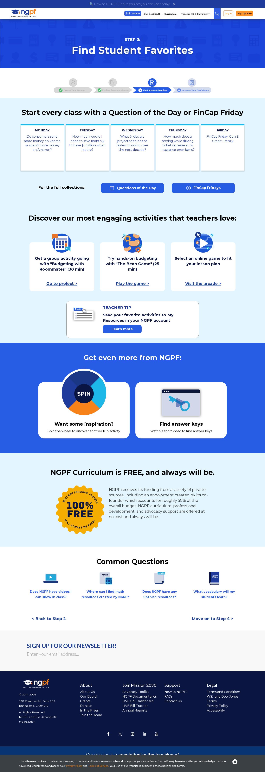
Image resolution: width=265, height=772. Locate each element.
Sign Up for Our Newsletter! (72, 645)
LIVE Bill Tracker (135, 706)
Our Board (88, 696)
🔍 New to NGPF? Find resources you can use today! (129, 4)
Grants (85, 701)
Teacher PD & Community (195, 14)
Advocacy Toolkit (135, 692)
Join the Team (91, 715)
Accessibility (216, 710)
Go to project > (61, 283)
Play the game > (132, 283)
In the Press (89, 710)
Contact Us (173, 701)
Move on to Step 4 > (212, 618)
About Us (87, 692)
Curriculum (170, 14)
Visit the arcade (201, 283)
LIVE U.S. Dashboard (138, 701)
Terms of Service (98, 765)
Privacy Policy (217, 706)
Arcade (136, 13)
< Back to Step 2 (49, 618)
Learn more (122, 329)
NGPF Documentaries (139, 696)
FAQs (168, 696)
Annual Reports (134, 710)
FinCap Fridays (206, 188)
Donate (86, 706)
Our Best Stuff (152, 14)
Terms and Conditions (223, 692)
